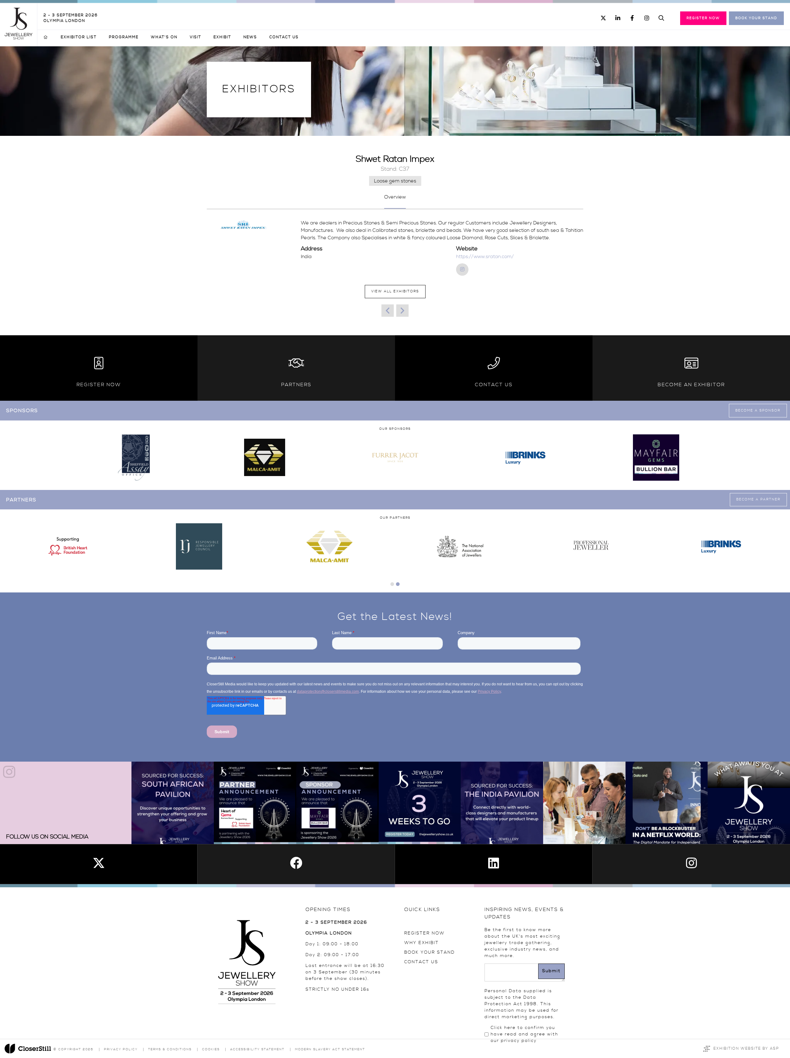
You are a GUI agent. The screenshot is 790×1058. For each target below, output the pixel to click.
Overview (395, 197)
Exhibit (222, 37)
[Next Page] (402, 310)
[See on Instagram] (172, 803)
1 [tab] (392, 584)
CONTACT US (421, 962)
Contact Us (284, 37)
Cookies (211, 1049)
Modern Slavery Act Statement (330, 1049)
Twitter (603, 18)
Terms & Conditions (170, 1049)
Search (661, 18)
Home (46, 37)
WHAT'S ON (164, 37)
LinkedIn (617, 18)
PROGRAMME (124, 37)
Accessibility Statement (257, 1049)
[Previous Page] (387, 310)
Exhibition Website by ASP (746, 1048)
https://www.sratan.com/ (485, 256)
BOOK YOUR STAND (429, 952)
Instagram (646, 18)
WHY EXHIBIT (421, 943)
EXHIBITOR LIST (79, 37)
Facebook (632, 18)
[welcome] (18, 38)
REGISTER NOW (424, 933)
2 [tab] (398, 584)
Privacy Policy (121, 1049)
